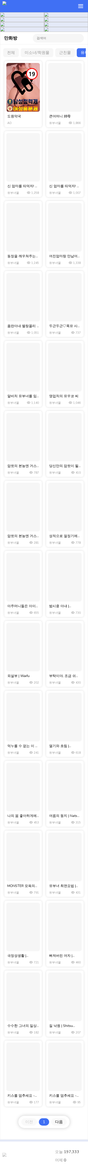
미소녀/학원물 (37, 52)
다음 (59, 1122)
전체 (11, 52)
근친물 (65, 52)
